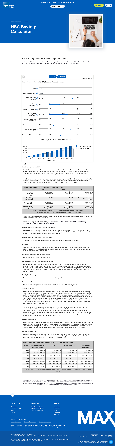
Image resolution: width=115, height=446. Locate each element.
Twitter (57, 410)
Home (12, 21)
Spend (49, 2)
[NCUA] (94, 435)
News (12, 410)
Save (54, 2)
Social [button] (56, 404)
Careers (13, 412)
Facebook (57, 407)
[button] (57, 82)
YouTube (57, 414)
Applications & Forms (45, 422)
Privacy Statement (16, 422)
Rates (72, 2)
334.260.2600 (17, 434)
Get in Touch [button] (15, 404)
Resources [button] (35, 404)
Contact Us (14, 407)
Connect (66, 2)
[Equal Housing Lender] (110, 435)
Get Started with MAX (37, 407)
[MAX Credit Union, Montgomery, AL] (9, 5)
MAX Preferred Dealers (37, 408)
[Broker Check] (84, 435)
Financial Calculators (37, 410)
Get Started (98, 5)
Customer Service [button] (57, 6)
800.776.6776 (29, 434)
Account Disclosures (30, 422)
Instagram (57, 412)
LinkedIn (57, 408)
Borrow (43, 2)
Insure (60, 2)
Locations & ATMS (16, 408)
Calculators (18, 21)
